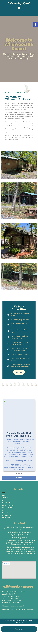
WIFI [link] (3, 510)
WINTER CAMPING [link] (8, 508)
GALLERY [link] (5, 513)
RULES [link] (4, 500)
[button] (19, 7)
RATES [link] (4, 495)
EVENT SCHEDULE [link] (8, 505)
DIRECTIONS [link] (6, 518)
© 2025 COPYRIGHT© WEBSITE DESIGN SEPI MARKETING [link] (19, 621)
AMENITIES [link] (5, 498)
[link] (35, 24)
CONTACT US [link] (6, 515)
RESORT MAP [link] (6, 503)
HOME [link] (4, 493)
